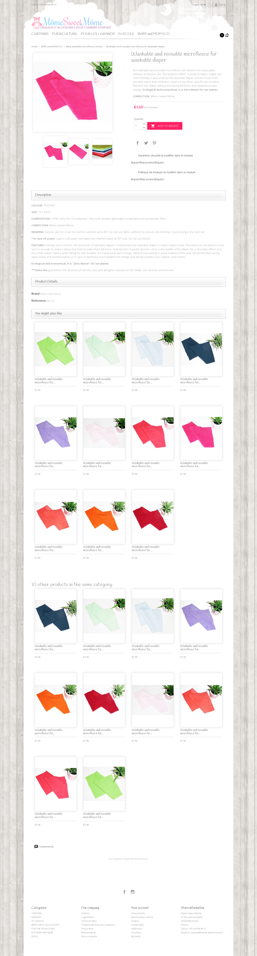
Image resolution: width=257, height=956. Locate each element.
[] (224, 13)
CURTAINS (39, 34)
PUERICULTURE (64, 34)
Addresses (136, 928)
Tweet (145, 142)
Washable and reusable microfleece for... (48, 381)
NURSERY (36, 917)
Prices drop (87, 928)
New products (88, 932)
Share (137, 142)
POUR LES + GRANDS (98, 34)
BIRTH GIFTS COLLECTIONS (45, 924)
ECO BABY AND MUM (42, 932)
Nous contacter (89, 936)
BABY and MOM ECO (154, 34)
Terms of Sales (89, 920)
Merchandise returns (142, 917)
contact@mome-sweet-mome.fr (206, 932)
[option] (78, 92)
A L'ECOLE (126, 34)
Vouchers (136, 932)
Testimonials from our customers (98, 924)
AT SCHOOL (37, 920)
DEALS (34, 936)
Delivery (85, 913)
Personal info (138, 913)
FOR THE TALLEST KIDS (43, 928)
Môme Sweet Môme (50, 293)
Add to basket (165, 126)
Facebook (124, 891)
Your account (140, 908)
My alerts (135, 936)
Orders (135, 920)
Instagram (132, 891)
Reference (38, 301)
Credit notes (137, 924)
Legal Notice (87, 917)
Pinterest (154, 142)
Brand (35, 294)
